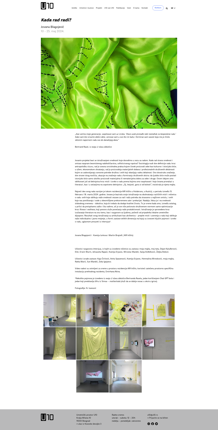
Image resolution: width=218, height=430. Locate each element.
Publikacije (120, 8)
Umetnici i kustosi (86, 8)
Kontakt (145, 8)
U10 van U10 (109, 8)
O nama (136, 8)
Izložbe (74, 8)
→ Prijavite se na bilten (157, 418)
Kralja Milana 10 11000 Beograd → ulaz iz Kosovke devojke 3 (88, 421)
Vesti (129, 8)
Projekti (99, 8)
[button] (167, 8)
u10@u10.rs (152, 415)
